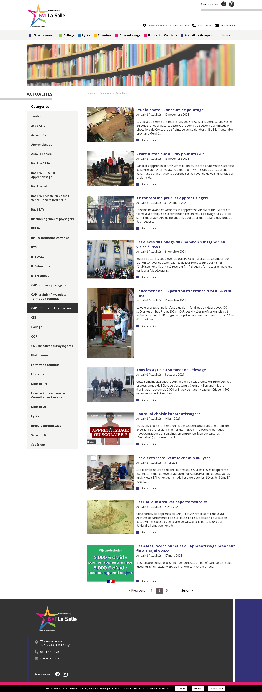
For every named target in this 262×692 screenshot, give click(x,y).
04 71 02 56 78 (49, 652)
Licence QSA (39, 407)
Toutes (36, 116)
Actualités (38, 135)
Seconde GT (39, 435)
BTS (34, 247)
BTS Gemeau (40, 276)
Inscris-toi (228, 35)
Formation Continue (162, 35)
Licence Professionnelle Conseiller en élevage (48, 395)
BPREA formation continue (50, 238)
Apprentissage (130, 35)
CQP (34, 336)
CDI (33, 318)
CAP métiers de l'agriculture (51, 308)
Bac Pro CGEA (40, 163)
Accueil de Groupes (198, 35)
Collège (69, 35)
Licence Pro (39, 384)
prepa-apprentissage (46, 426)
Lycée (86, 35)
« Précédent (137, 590)
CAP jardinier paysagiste (49, 285)
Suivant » (187, 590)
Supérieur (105, 35)
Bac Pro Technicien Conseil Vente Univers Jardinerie (50, 198)
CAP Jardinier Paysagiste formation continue (48, 297)
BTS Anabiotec (41, 266)
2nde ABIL (38, 126)
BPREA (35, 228)
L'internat (38, 374)
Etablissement (41, 355)
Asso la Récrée (41, 154)
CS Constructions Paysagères (52, 346)
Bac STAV (37, 209)
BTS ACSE (37, 257)
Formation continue (45, 365)
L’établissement (44, 35)
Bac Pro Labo (40, 186)
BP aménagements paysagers (52, 219)
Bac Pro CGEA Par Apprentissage (43, 175)
